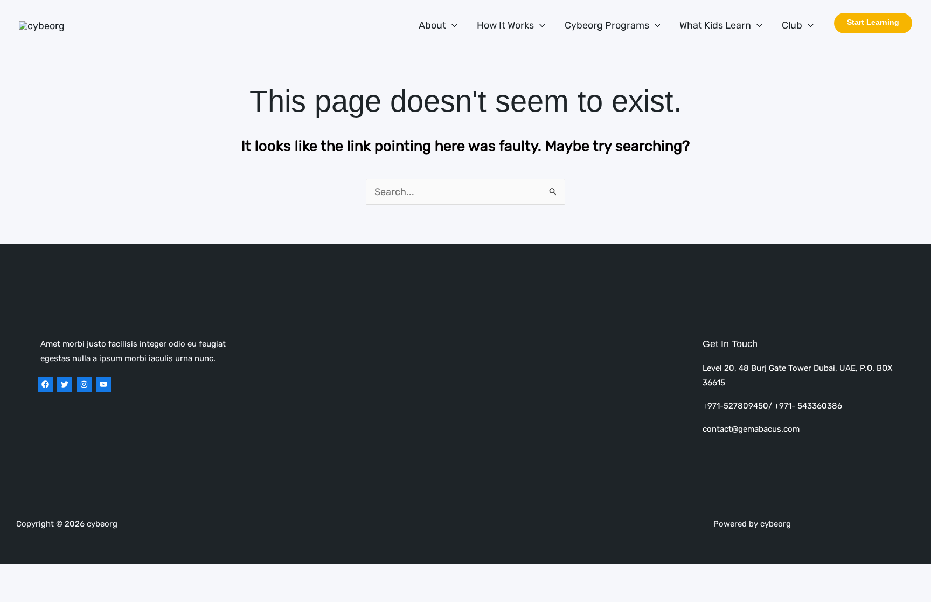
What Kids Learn (715, 25)
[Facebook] (45, 384)
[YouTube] (103, 384)
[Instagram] (84, 384)
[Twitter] (64, 384)
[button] (451, 25)
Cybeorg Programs (607, 25)
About (432, 25)
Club (792, 25)
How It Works (505, 25)
